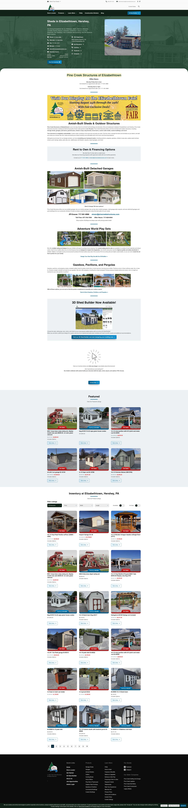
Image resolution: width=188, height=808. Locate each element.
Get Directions (78, 44)
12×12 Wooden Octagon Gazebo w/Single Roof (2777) (125, 535)
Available (115, 505)
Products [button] (61, 13)
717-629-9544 (59, 40)
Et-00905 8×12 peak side (54, 729)
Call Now (76, 47)
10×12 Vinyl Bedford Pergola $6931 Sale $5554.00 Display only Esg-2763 (123, 575)
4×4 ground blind (84, 692)
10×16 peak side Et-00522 (87, 652)
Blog (102, 13)
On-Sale (131, 505)
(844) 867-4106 (111, 1)
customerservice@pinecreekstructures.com (126, 1)
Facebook (140, 1)
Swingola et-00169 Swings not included (123, 615)
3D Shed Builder (133, 13)
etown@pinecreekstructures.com (58, 49)
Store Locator (51, 13)
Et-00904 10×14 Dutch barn (119, 692)
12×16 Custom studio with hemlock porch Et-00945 (93, 730)
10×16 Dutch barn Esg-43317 (88, 615)
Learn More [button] (71, 13)
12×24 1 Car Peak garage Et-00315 (58, 652)
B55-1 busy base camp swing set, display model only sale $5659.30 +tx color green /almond (60, 433)
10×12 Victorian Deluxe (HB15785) (121, 472)
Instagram (138, 1)
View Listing (52, 443)
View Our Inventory (53, 62)
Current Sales (132, 6)
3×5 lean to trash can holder (56, 692)
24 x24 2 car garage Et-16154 (56, 472)
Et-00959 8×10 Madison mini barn (121, 729)
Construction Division (92, 13)
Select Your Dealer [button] (54, 1)
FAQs (81, 13)
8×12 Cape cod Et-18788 (86, 472)
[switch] (122, 505)
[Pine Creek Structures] (50, 8)
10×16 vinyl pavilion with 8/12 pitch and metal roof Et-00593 (125, 432)
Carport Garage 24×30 (86, 535)
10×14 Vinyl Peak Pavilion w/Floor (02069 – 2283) (60, 535)
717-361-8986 (57, 37)
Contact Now (93, 382)
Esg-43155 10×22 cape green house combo (92, 431)
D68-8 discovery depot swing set (89, 574)
